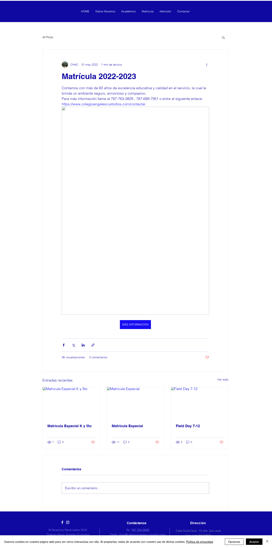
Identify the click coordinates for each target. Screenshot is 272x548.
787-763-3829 (140, 530)
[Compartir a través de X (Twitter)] (73, 345)
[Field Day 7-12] (199, 403)
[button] (223, 37)
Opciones (234, 542)
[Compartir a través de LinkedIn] (83, 345)
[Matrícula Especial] (135, 403)
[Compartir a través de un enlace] (93, 345)
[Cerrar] (267, 541)
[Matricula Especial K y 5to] (71, 403)
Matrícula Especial (127, 426)
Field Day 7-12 (188, 426)
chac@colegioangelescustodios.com (142, 534)
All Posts (47, 37)
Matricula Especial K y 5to (69, 426)
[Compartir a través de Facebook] (64, 345)
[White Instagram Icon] (68, 522)
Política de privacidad (199, 542)
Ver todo (222, 379)
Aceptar (254, 542)
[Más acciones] (206, 64)
